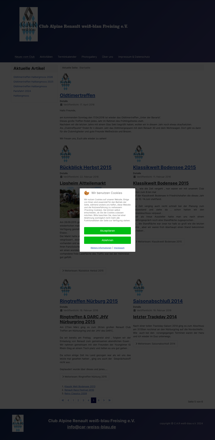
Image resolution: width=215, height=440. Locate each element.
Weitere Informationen (101, 248)
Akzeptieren (107, 230)
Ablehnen (107, 240)
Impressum (119, 248)
